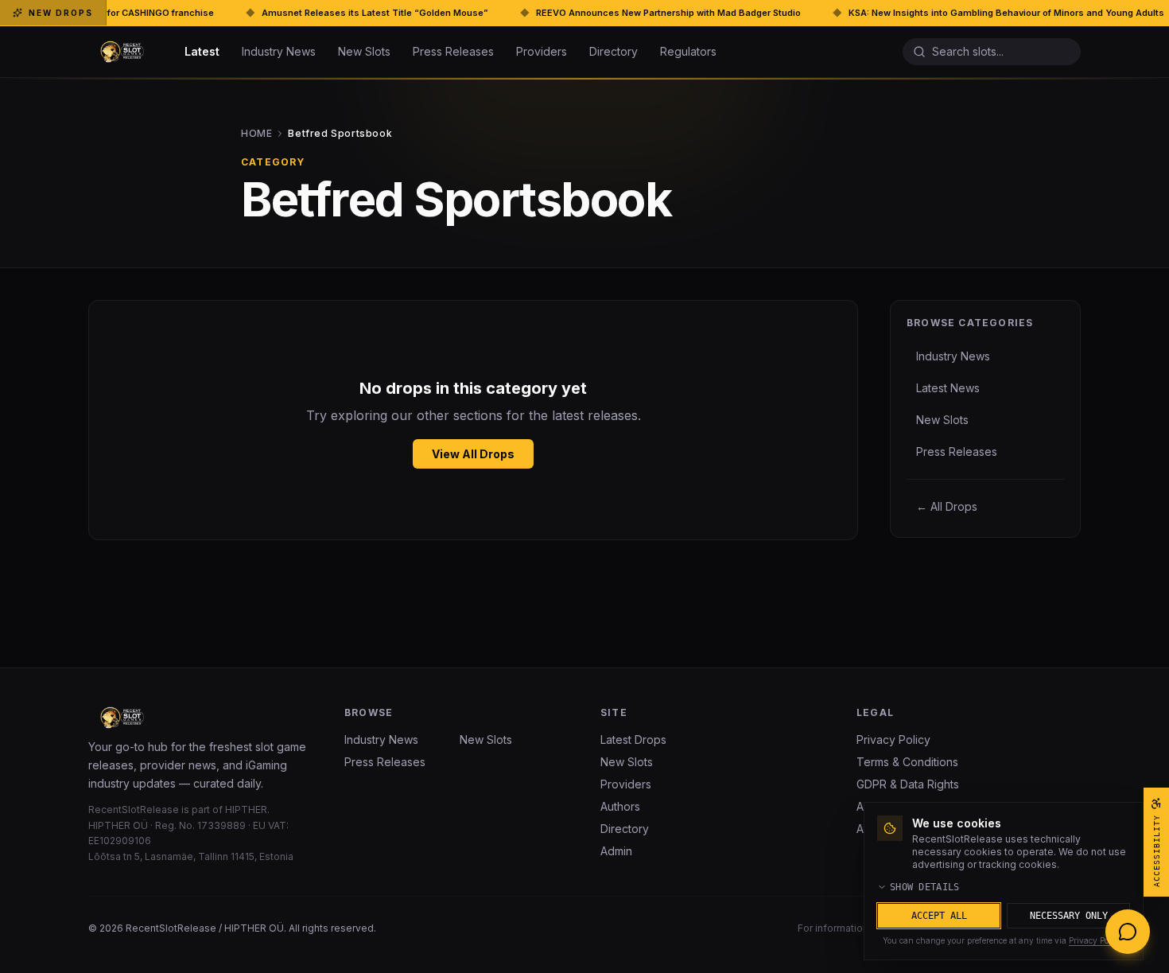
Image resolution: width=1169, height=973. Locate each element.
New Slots (364, 51)
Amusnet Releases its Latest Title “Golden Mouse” (312, 12)
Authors (620, 806)
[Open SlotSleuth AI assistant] (1127, 931)
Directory (613, 51)
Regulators (688, 51)
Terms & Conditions (907, 762)
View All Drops (473, 454)
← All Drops (946, 506)
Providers (541, 51)
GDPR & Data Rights (907, 784)
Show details (925, 887)
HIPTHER (246, 809)
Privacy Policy (893, 739)
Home (316, 133)
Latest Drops (633, 739)
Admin (616, 851)
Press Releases (453, 51)
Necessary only (1069, 915)
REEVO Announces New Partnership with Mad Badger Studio (605, 12)
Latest (201, 51)
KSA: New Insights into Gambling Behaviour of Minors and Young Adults (943, 12)
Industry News (279, 51)
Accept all (939, 915)
